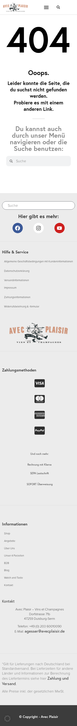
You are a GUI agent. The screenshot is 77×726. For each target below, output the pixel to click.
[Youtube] (59, 228)
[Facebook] (18, 228)
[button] (46, 7)
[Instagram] (38, 228)
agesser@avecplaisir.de (45, 631)
